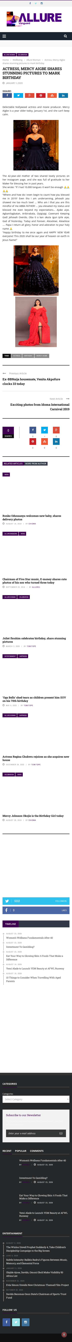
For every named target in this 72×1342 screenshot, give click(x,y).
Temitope (31, 646)
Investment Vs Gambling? (16, 45)
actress (16, 355)
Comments (37, 1150)
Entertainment (10, 656)
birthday (28, 355)
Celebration (22, 55)
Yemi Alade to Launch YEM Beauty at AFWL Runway (43, 1214)
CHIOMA (32, 524)
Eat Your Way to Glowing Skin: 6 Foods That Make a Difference (43, 1197)
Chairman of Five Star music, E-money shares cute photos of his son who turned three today (35, 580)
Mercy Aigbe (42, 355)
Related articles (13, 463)
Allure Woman (9, 55)
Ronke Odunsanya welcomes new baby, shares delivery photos (32, 517)
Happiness (23, 656)
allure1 (36, 587)
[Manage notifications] (64, 1334)
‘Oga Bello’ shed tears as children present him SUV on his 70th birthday (34, 699)
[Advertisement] (36, 867)
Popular (20, 1150)
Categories (8, 1093)
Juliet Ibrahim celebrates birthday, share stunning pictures (34, 640)
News (7, 474)
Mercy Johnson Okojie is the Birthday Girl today (33, 815)
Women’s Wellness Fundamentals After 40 (24, 41)
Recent (7, 1150)
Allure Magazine (11, 534)
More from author (35, 463)
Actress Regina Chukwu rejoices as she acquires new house (36, 758)
